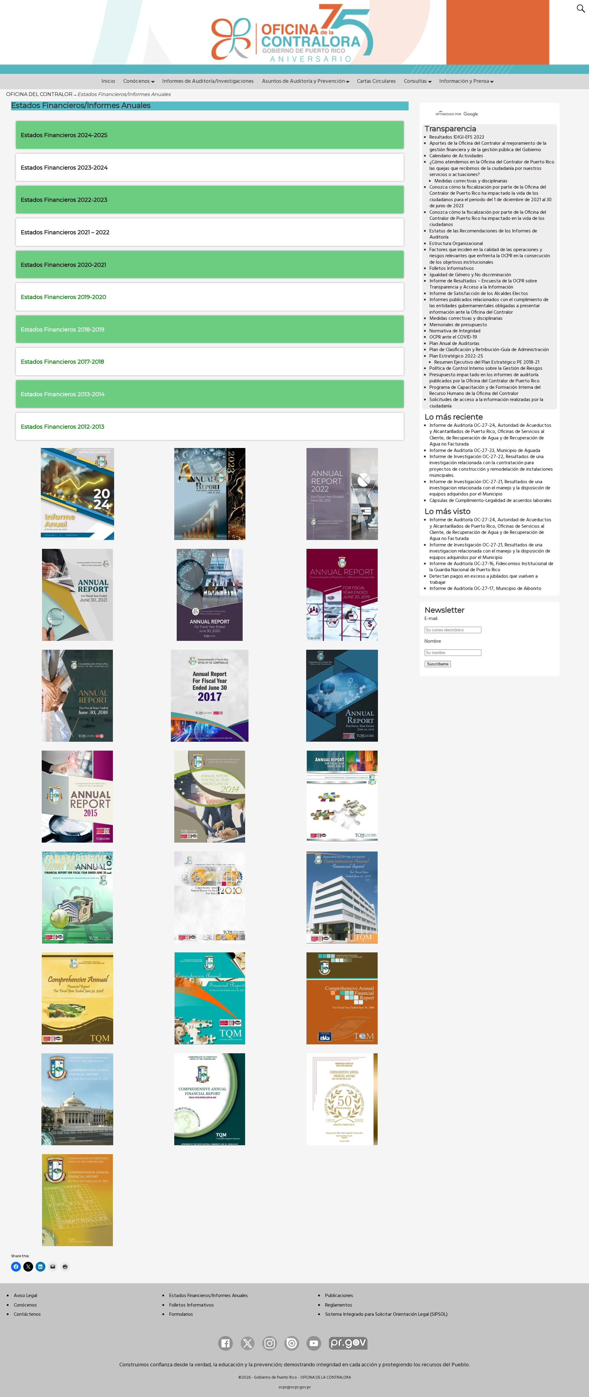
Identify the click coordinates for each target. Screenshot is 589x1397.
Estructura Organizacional (456, 244)
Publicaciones (339, 1296)
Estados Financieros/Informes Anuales (208, 1296)
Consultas (415, 81)
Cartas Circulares (376, 81)
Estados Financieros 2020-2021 (63, 265)
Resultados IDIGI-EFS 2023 (456, 137)
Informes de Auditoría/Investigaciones (208, 81)
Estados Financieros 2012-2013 (62, 426)
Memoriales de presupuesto (458, 325)
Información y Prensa (464, 81)
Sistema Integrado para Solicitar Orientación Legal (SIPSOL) (386, 1315)
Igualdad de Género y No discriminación (470, 275)
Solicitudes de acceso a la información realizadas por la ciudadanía (486, 403)
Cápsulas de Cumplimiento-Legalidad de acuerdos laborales (490, 501)
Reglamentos (338, 1305)
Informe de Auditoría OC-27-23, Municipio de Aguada (484, 451)
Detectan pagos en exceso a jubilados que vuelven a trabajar (483, 579)
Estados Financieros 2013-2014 (63, 394)
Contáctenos (27, 1315)
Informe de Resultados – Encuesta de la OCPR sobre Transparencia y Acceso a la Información (483, 284)
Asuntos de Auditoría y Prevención (303, 81)
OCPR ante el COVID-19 (453, 337)
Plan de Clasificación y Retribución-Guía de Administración (489, 350)
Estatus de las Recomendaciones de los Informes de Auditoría (483, 234)
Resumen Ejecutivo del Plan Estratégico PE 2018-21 (486, 362)
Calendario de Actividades (456, 156)
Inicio (108, 81)
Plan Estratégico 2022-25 (456, 356)
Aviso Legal (25, 1296)
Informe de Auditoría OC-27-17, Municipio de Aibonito (485, 589)
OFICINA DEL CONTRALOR (39, 94)
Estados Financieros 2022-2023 (64, 200)
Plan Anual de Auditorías (454, 344)
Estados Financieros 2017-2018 (62, 361)
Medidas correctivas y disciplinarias (470, 181)
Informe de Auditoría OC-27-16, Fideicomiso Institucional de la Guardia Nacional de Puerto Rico (491, 567)
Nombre (433, 641)
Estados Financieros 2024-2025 (65, 135)
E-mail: (431, 619)
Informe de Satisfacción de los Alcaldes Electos (478, 294)
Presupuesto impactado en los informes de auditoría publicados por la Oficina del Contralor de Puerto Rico (484, 378)
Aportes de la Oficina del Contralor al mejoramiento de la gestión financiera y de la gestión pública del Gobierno (487, 147)
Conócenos (136, 81)
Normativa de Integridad (454, 331)
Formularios (181, 1315)
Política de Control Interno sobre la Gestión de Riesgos (485, 369)
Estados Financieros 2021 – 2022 (65, 232)
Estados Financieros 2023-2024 (64, 167)
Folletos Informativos (451, 269)
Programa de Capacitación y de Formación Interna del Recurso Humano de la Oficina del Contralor (485, 391)
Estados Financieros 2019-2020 (63, 297)
